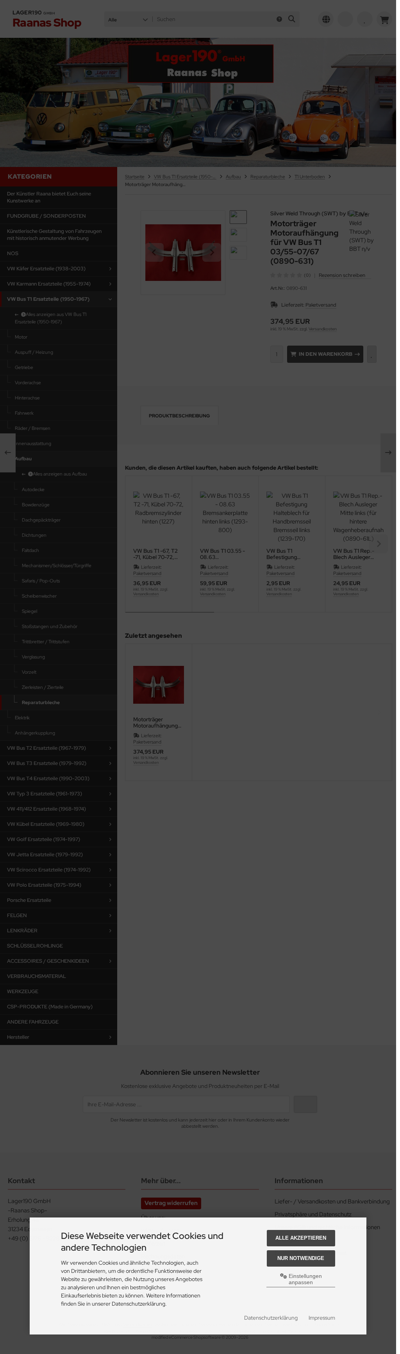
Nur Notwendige (300, 1258)
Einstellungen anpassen (304, 1279)
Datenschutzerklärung (271, 1317)
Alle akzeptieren (300, 1238)
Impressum (322, 1317)
